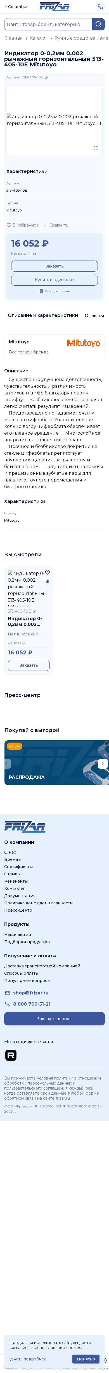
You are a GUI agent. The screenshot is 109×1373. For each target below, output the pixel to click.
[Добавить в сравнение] (47, 581)
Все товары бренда (29, 352)
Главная (13, 38)
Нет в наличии (23, 253)
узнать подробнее (28, 1359)
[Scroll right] (103, 764)
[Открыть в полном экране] (95, 148)
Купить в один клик (54, 279)
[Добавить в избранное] (47, 572)
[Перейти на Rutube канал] (11, 1055)
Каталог (39, 38)
